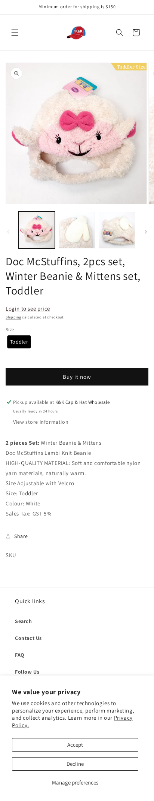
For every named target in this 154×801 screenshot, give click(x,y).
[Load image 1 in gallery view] (36, 230)
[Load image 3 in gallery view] (117, 230)
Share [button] (21, 536)
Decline (75, 763)
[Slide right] (146, 232)
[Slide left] (8, 232)
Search (23, 621)
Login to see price (28, 308)
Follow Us (27, 671)
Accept (75, 744)
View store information (40, 421)
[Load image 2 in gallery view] (77, 230)
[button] (15, 32)
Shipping (13, 317)
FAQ (20, 655)
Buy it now (77, 376)
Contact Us (28, 638)
